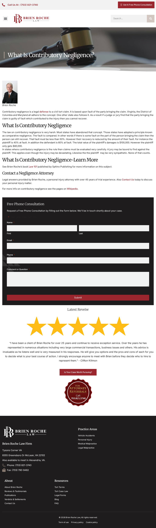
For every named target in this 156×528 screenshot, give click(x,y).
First (9, 233)
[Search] (150, 18)
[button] (5, 18)
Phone (11, 255)
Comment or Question (18, 269)
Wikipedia (72, 188)
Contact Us (128, 179)
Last (81, 233)
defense (43, 111)
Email (10, 240)
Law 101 (33, 166)
